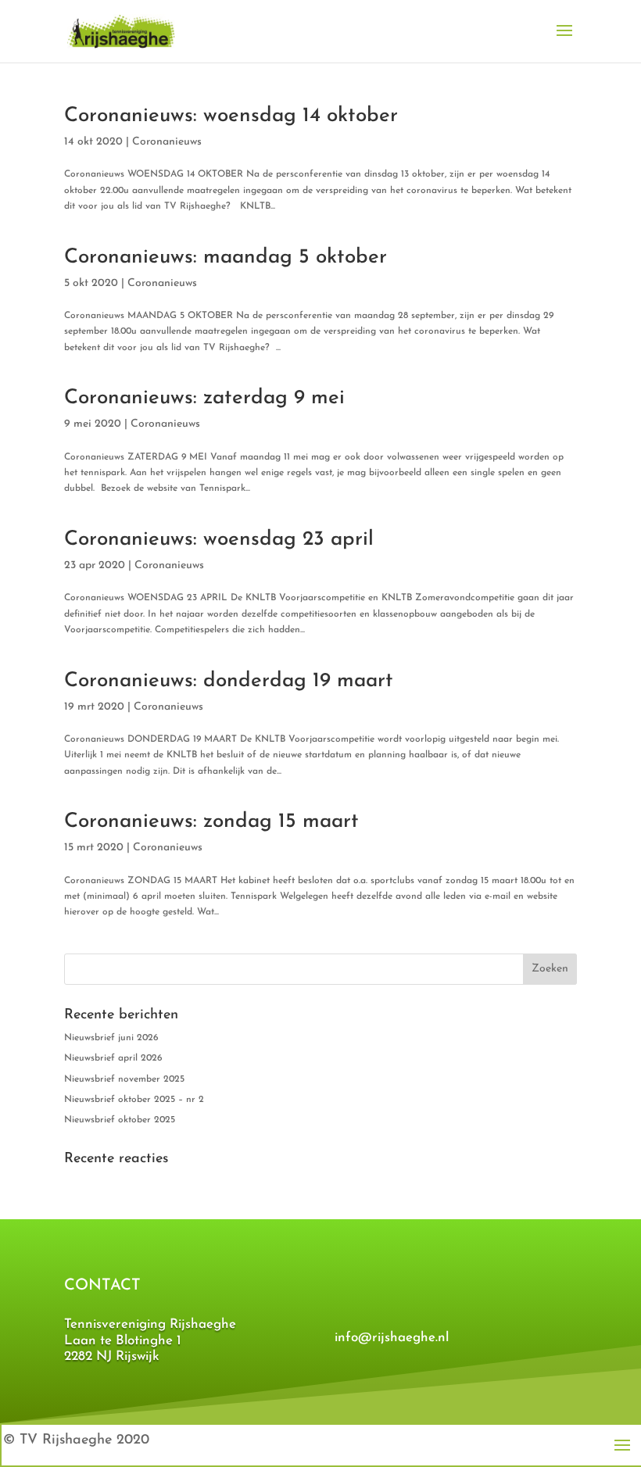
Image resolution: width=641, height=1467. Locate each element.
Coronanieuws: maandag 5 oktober (225, 257)
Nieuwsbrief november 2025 (124, 1079)
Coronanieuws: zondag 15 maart (211, 821)
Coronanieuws (167, 142)
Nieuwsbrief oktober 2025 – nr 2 (134, 1099)
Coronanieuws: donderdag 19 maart (228, 681)
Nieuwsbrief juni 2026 (111, 1038)
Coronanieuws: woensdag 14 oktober (231, 116)
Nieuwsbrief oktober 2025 (119, 1120)
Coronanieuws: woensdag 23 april (219, 539)
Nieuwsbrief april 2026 (113, 1058)
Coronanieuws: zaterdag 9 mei (204, 398)
